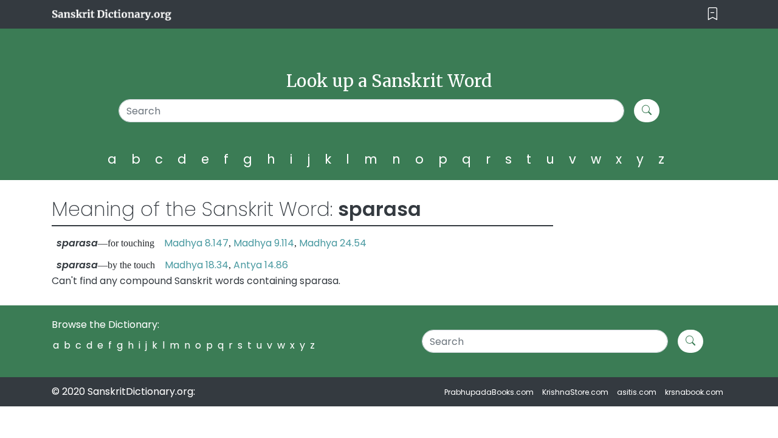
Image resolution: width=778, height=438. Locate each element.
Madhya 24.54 (333, 243)
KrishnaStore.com (575, 392)
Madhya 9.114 (263, 243)
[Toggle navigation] (712, 14)
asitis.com (636, 392)
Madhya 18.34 (197, 265)
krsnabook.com (694, 392)
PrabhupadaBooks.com (489, 392)
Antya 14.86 (260, 265)
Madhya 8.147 (196, 243)
